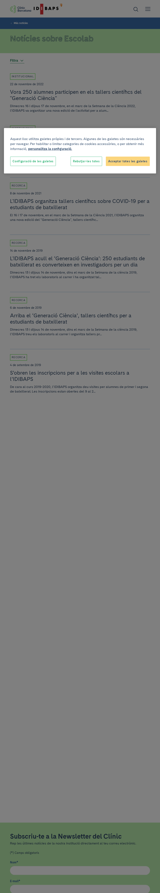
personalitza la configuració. (50, 149)
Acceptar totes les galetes (128, 161)
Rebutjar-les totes (86, 161)
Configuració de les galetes (33, 161)
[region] (80, 151)
